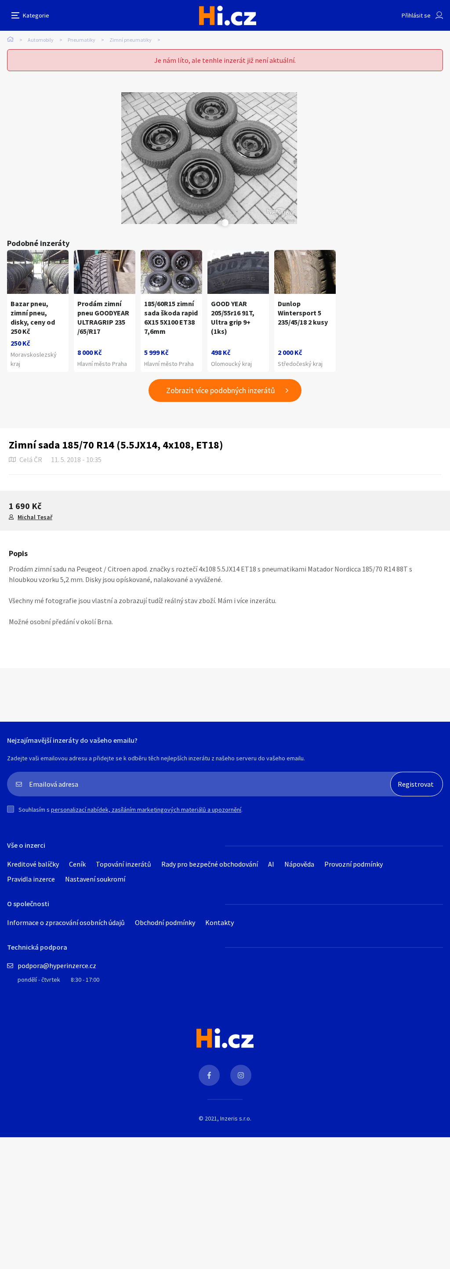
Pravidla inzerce (31, 879)
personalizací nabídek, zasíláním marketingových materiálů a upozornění (146, 809)
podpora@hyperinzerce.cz (57, 965)
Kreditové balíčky (33, 864)
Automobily (41, 39)
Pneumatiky (81, 39)
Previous (198, 223)
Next (220, 223)
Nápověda (299, 864)
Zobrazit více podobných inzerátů (220, 390)
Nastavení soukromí (95, 879)
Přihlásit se (416, 15)
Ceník (77, 864)
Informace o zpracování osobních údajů (66, 922)
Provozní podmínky (353, 864)
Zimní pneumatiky (130, 39)
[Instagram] (240, 1075)
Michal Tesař (35, 517)
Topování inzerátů (123, 864)
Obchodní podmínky (165, 922)
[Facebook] (209, 1075)
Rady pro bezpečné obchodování (209, 864)
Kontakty (219, 922)
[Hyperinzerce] (227, 15)
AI (271, 864)
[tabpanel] (209, 158)
